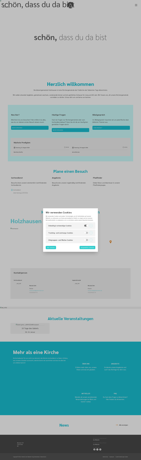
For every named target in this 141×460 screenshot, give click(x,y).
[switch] (86, 226)
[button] (70, 225)
